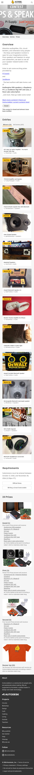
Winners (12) (7, 125)
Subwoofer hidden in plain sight (13, 345)
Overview (5, 37)
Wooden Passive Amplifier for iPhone (14, 318)
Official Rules (17, 483)
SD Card (6, 531)
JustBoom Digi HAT (10, 535)
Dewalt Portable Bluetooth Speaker (14, 373)
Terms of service (23, 762)
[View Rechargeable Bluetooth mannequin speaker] (17, 389)
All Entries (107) (18, 125)
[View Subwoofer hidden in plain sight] (17, 334)
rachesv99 (8, 458)
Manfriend (8, 264)
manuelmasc (9, 319)
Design (4, 709)
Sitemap (5, 739)
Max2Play (7, 539)
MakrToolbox (9, 292)
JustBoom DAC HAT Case (12, 586)
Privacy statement (10, 765)
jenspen (7, 430)
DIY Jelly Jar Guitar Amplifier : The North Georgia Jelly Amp (16, 150)
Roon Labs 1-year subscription (14, 541)
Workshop (5, 706)
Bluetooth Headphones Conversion (14, 457)
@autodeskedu (10, 755)
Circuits (4, 703)
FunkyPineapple (10, 181)
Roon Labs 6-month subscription (14, 590)
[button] (2, 2)
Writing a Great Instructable (17, 488)
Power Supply (8, 533)
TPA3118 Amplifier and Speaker (13, 179)
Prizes (18, 37)
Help (3, 737)
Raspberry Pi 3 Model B (11, 529)
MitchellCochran (10, 347)
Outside (4, 719)
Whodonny (8, 403)
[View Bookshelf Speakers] (17, 250)
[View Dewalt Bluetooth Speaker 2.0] (17, 278)
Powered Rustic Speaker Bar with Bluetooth (16, 207)
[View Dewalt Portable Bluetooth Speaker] (17, 361)
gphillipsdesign (9, 236)
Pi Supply (5, 74)
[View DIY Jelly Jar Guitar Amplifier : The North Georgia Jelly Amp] (17, 137)
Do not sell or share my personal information (18, 768)
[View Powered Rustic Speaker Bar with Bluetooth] (17, 195)
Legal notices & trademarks (13, 771)
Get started (5, 734)
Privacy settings (22, 765)
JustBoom (6, 79)
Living (4, 717)
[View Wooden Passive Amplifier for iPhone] (17, 306)
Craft (3, 711)
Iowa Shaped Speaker (10, 234)
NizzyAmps (8, 153)
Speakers (17, 208)
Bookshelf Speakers (9, 262)
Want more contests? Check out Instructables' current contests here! (15, 101)
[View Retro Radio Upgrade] (17, 417)
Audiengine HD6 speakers (12, 527)
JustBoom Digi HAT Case (12, 537)
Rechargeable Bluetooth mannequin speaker (17, 401)
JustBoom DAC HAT (10, 584)
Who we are (6, 742)
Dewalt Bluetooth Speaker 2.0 (12, 290)
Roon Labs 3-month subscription (14, 636)
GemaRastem (9, 208)
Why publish (6, 731)
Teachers (5, 722)
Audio (15, 153)
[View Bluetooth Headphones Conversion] (17, 445)
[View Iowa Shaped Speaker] (17, 222)
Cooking (4, 714)
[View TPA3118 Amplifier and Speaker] (17, 167)
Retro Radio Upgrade (10, 429)
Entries (12, 37)
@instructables (10, 751)
